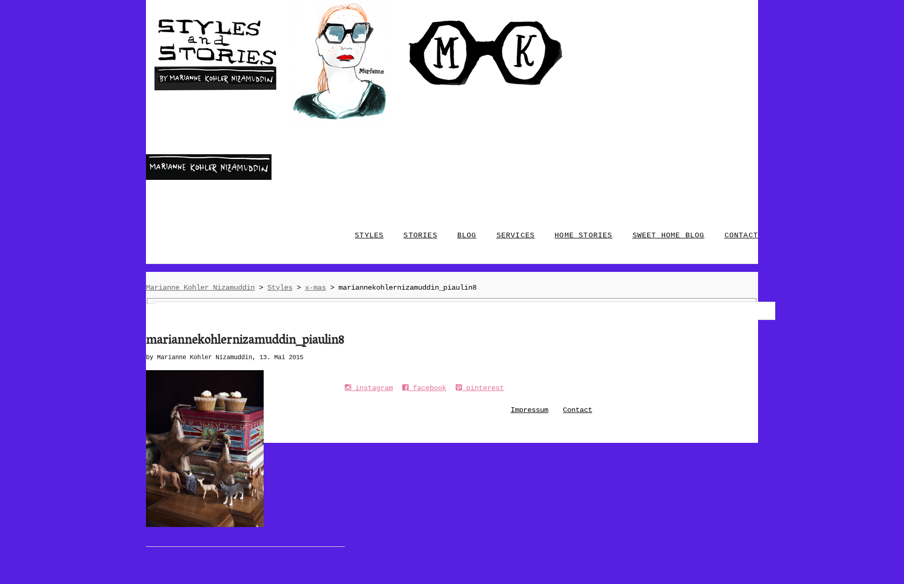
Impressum (529, 410)
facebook (427, 388)
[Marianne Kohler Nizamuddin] (209, 178)
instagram (372, 388)
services (515, 235)
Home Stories (583, 235)
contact (741, 235)
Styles (369, 235)
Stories (420, 235)
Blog (467, 235)
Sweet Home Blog (668, 235)
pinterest (483, 388)
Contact (577, 410)
